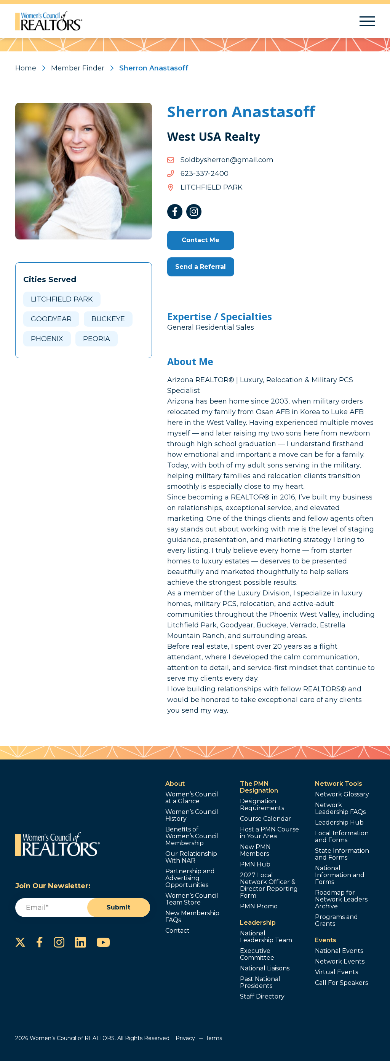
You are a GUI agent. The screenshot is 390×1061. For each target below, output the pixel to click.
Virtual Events (336, 972)
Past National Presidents (260, 982)
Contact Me (200, 240)
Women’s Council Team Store (191, 899)
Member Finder (77, 68)
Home (25, 68)
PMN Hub (255, 864)
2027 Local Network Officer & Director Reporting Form (269, 885)
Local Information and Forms (342, 837)
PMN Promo (259, 906)
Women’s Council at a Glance (191, 798)
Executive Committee (257, 954)
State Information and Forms (342, 854)
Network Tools (338, 783)
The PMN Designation (259, 787)
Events (325, 940)
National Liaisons (264, 968)
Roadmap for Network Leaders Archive (341, 899)
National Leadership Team (266, 937)
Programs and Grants (336, 920)
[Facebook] (174, 211)
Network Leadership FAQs (340, 808)
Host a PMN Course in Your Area (269, 833)
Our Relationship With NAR (191, 857)
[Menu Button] (367, 21)
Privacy (185, 1038)
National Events (339, 951)
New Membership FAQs (192, 917)
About (175, 783)
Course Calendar (265, 818)
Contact (177, 930)
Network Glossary (342, 794)
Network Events (339, 961)
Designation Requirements (262, 805)
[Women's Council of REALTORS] (49, 20)
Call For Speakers (341, 983)
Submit (118, 907)
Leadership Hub (339, 822)
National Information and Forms (339, 875)
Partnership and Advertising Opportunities (190, 878)
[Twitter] (20, 942)
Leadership (258, 922)
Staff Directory (262, 996)
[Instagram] (193, 211)
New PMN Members (255, 850)
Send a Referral (200, 266)
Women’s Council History (191, 815)
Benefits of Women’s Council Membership (191, 836)
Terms (214, 1038)
